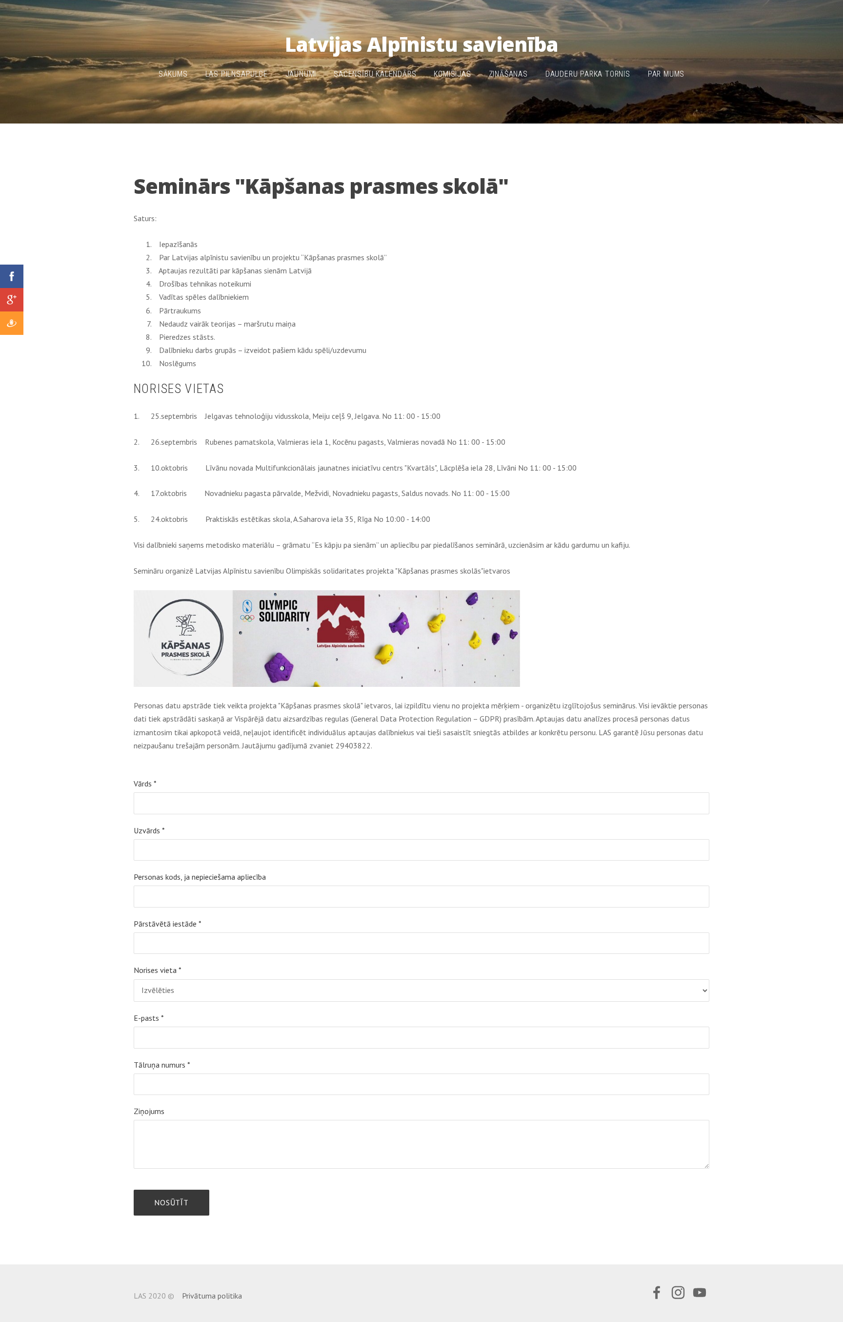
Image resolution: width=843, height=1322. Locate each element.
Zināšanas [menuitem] (508, 74)
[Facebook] (656, 1292)
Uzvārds (149, 830)
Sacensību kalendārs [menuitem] (375, 74)
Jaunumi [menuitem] (301, 74)
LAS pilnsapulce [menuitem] (236, 74)
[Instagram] (678, 1292)
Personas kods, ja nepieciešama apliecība (200, 877)
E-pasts (149, 1018)
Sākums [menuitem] (173, 74)
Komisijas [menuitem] (452, 74)
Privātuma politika (212, 1296)
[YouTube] (699, 1292)
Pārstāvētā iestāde (167, 924)
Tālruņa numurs (162, 1065)
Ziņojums (149, 1111)
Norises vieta (157, 970)
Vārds (145, 783)
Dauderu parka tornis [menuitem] (587, 74)
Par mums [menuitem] (666, 74)
